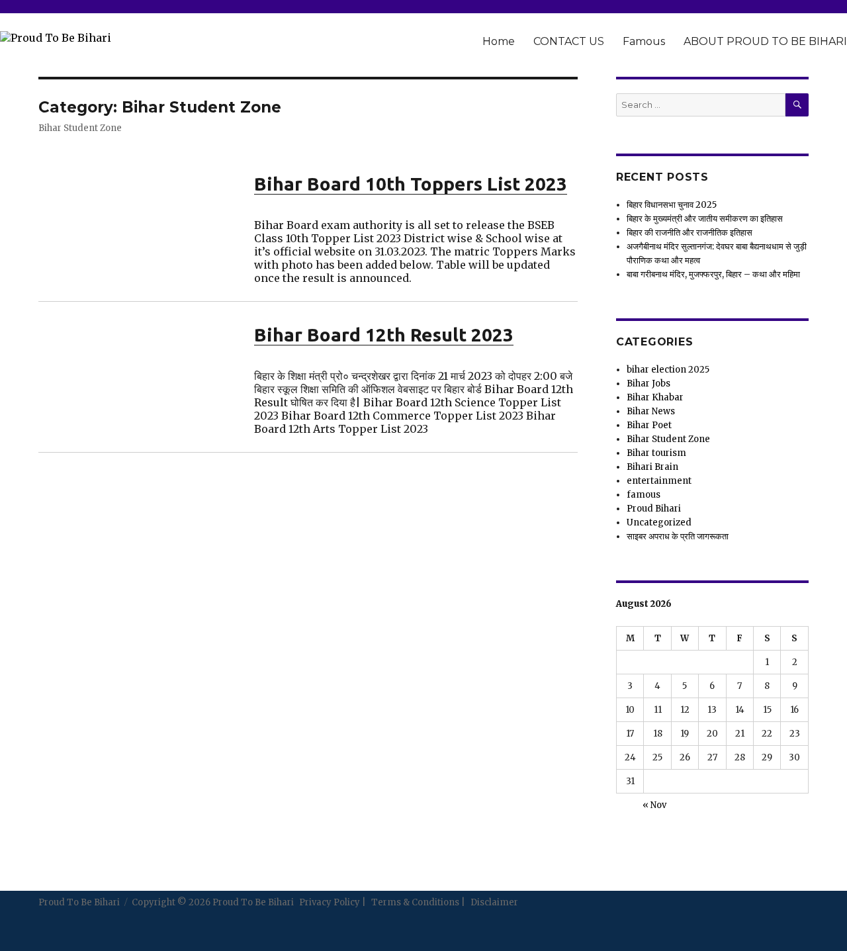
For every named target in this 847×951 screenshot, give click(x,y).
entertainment (659, 480)
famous (643, 494)
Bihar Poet (649, 425)
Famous (644, 41)
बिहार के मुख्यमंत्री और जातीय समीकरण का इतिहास (705, 218)
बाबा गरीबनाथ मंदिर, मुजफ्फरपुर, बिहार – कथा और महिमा (713, 274)
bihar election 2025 (668, 369)
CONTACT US (568, 41)
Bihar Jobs (648, 383)
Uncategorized (659, 522)
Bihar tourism (656, 453)
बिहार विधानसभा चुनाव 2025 (672, 204)
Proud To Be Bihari (79, 902)
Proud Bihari (654, 508)
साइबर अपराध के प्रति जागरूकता (678, 536)
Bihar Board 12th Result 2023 (383, 334)
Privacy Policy (329, 902)
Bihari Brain (652, 467)
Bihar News (651, 411)
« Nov (654, 805)
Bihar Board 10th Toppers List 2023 (410, 183)
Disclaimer (494, 902)
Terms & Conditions (415, 902)
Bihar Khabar (655, 397)
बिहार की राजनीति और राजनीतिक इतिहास (689, 232)
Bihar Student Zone (668, 439)
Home (498, 41)
